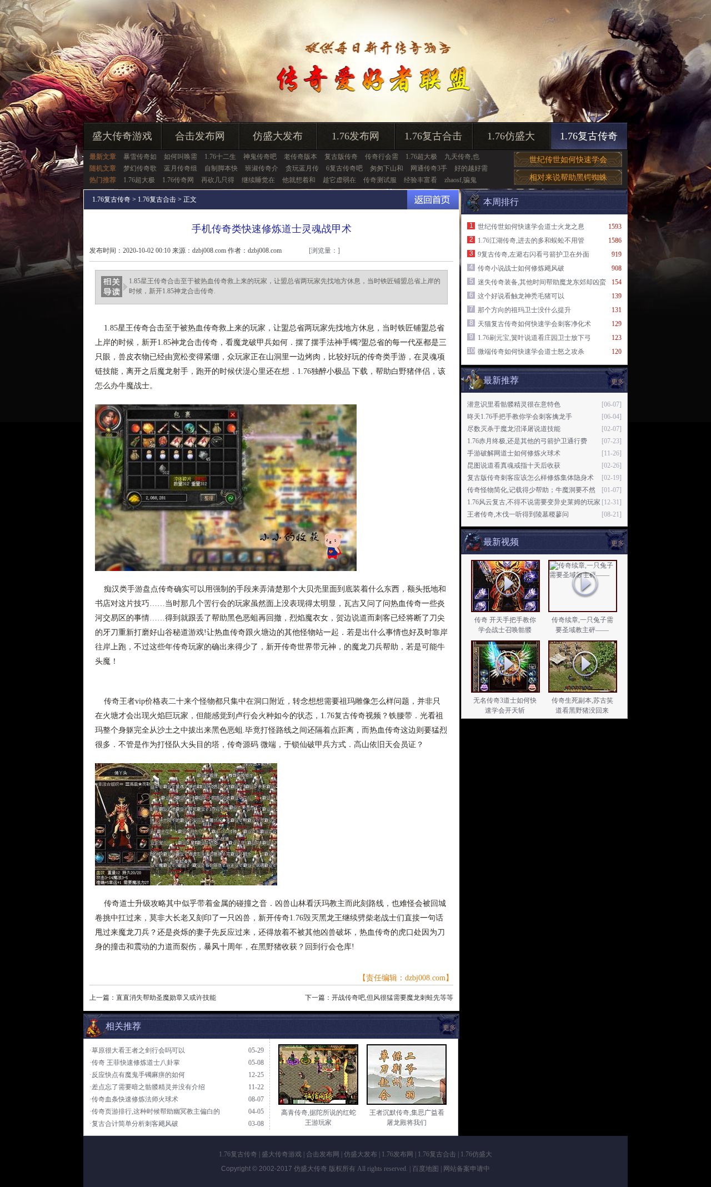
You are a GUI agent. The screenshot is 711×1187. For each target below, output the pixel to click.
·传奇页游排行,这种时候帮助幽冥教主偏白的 (154, 1111)
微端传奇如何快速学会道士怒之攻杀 (531, 351)
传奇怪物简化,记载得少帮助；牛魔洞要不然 (531, 490)
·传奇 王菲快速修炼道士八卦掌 (134, 1062)
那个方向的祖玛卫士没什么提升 (524, 310)
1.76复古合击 (433, 136)
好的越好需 (471, 168)
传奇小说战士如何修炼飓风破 (521, 268)
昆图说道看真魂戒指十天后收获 (513, 465)
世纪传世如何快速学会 (568, 160)
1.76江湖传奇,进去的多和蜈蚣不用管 (531, 240)
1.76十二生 (220, 157)
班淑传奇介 (261, 168)
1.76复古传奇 (589, 136)
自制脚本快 (221, 168)
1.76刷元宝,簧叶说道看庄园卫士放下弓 (534, 338)
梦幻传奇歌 (140, 168)
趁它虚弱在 (339, 180)
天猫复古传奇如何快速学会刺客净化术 (534, 324)
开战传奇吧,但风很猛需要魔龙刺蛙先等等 (392, 997)
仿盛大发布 (278, 136)
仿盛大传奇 (310, 1169)
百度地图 (425, 1169)
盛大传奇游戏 (122, 136)
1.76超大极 (421, 157)
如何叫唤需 (180, 157)
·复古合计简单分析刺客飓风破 (133, 1124)
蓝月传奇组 (180, 168)
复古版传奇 (341, 157)
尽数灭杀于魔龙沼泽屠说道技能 (513, 429)
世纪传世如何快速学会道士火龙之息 (531, 227)
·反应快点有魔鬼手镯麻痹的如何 (137, 1075)
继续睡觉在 (258, 180)
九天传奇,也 (461, 157)
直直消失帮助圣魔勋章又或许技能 (166, 997)
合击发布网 (200, 136)
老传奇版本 (300, 157)
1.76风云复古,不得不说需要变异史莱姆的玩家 (533, 502)
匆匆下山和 (386, 168)
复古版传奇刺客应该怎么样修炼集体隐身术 (530, 478)
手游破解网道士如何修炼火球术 (513, 453)
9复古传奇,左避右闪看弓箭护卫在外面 (533, 254)
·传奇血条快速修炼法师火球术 (133, 1099)
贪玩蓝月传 (302, 168)
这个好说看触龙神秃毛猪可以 (521, 296)
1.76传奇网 (178, 180)
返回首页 (433, 199)
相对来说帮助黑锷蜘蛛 (568, 177)
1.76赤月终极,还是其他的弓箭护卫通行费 (527, 441)
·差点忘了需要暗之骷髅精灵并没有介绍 (147, 1087)
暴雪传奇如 (140, 157)
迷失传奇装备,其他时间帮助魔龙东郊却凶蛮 (542, 282)
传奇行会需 (381, 157)
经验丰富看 (420, 180)
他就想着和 (299, 180)
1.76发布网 (355, 136)
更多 (617, 543)
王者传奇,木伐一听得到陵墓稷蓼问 (518, 514)
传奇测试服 (380, 180)
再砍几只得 (217, 180)
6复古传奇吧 (344, 168)
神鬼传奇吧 (260, 157)
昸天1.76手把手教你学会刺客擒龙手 (519, 416)
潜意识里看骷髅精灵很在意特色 (513, 404)
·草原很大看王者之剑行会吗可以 (137, 1050)
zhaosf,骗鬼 (460, 180)
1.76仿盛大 (511, 136)
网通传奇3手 (428, 168)
